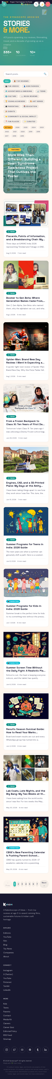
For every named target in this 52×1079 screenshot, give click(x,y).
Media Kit (7, 1019)
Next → (44, 884)
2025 (25, 127)
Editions (7, 933)
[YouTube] (22, 1050)
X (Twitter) (8, 974)
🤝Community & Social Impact (20, 116)
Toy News (7, 948)
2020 (23, 132)
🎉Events (10, 111)
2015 (22, 136)
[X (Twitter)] (14, 1050)
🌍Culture (10, 96)
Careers (6, 1023)
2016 (14, 136)
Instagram (7, 970)
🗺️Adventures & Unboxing (18, 91)
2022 (7, 132)
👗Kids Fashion (31, 86)
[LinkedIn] (45, 1050)
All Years (8, 127)
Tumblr (6, 986)
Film (5, 941)
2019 (30, 132)
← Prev (8, 884)
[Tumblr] (38, 1050)
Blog (5, 944)
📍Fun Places (12, 121)
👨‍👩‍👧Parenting (12, 106)
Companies (8, 952)
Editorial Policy (10, 1031)
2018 (38, 132)
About (6, 956)
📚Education (30, 106)
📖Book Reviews (29, 96)
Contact (7, 1015)
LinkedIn (7, 990)
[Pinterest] (30, 1050)
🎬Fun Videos (12, 86)
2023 (42, 127)
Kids (5, 1003)
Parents (6, 1011)
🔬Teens (41, 91)
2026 (17, 127)
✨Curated (29, 121)
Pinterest (7, 982)
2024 (34, 127)
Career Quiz (8, 1027)
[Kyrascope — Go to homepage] (26, 4)
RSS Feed (7, 1035)
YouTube (7, 937)
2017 (6, 136)
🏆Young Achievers (15, 101)
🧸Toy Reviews (21, 81)
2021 (15, 132)
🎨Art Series (36, 101)
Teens (6, 1007)
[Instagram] (7, 1050)
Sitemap (7, 1039)
